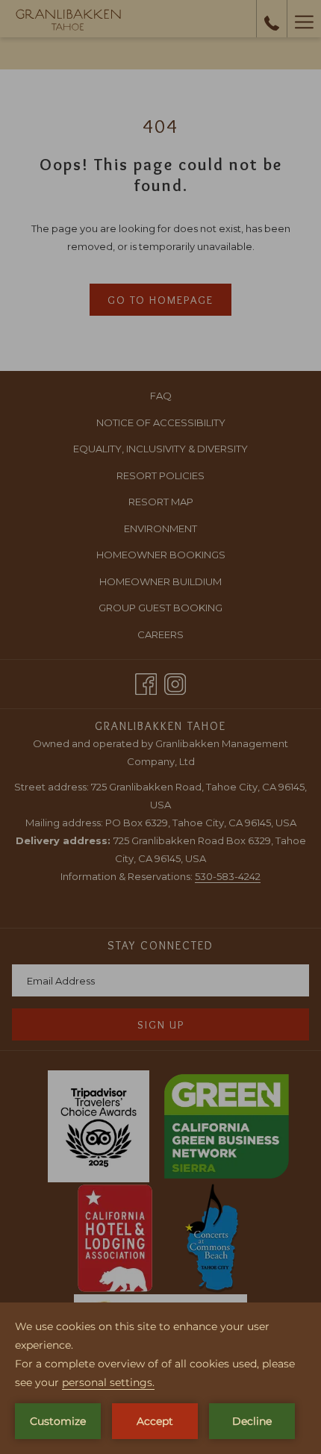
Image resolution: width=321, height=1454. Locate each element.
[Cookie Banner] (160, 1378)
